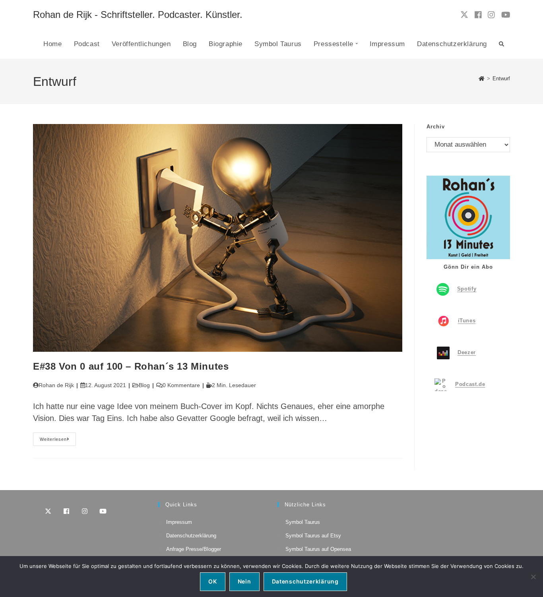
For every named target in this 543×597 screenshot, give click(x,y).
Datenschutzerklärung (191, 536)
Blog (144, 385)
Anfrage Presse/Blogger (193, 549)
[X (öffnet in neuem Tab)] (464, 15)
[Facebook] (66, 511)
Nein (244, 581)
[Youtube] (103, 511)
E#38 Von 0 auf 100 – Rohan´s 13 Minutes (131, 366)
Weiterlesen (58, 441)
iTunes (467, 321)
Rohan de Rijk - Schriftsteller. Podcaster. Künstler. (137, 14)
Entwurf (501, 78)
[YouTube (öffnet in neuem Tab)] (506, 15)
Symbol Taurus (302, 522)
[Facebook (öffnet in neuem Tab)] (478, 15)
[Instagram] (85, 511)
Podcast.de (470, 384)
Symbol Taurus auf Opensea (318, 549)
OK (212, 581)
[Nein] (533, 577)
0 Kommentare (181, 385)
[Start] (482, 78)
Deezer (467, 352)
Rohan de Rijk (56, 385)
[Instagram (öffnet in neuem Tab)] (491, 15)
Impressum (179, 522)
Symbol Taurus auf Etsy (313, 536)
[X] (48, 511)
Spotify (467, 289)
